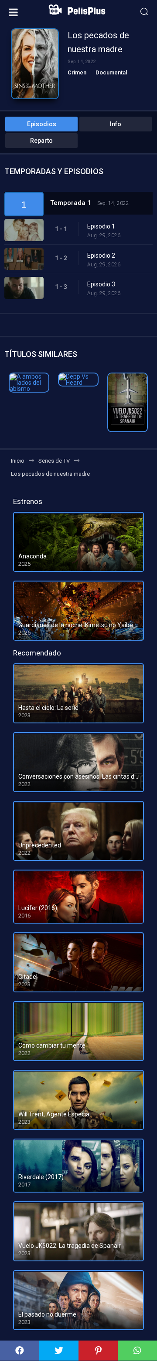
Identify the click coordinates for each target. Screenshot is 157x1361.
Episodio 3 (101, 284)
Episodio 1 (101, 226)
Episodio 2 (101, 255)
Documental (111, 72)
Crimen (77, 72)
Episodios (41, 124)
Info (115, 124)
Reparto (41, 140)
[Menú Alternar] (13, 12)
